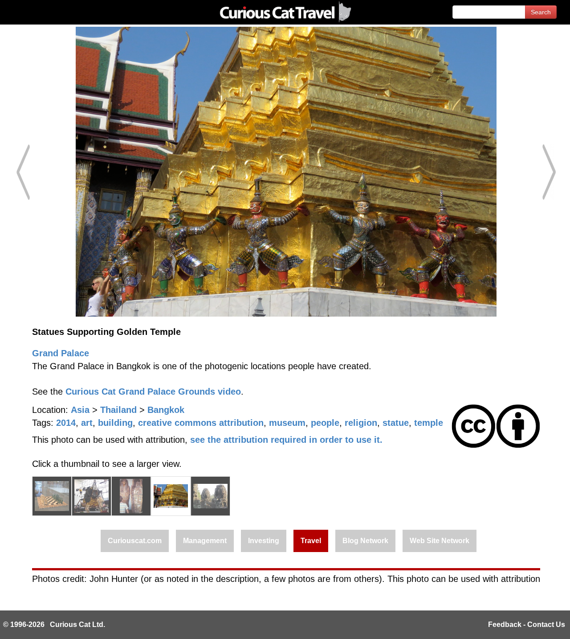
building (115, 423)
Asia (80, 410)
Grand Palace (60, 353)
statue (396, 423)
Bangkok (165, 410)
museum (287, 423)
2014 (66, 423)
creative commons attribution (201, 423)
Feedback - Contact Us (526, 624)
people (325, 423)
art (87, 423)
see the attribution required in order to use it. (286, 440)
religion (361, 423)
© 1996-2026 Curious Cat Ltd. (54, 624)
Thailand (118, 410)
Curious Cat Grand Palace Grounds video (153, 391)
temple (428, 423)
